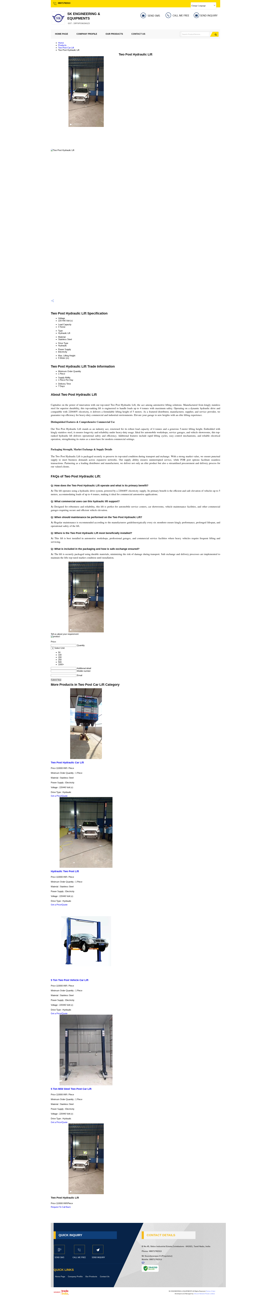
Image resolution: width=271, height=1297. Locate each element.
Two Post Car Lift (66, 47)
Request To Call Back (61, 1207)
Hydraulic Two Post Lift (65, 871)
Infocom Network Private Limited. (204, 1293)
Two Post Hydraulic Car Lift (67, 762)
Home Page (61, 34)
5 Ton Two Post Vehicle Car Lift (69, 980)
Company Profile (87, 34)
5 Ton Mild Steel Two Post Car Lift (71, 1088)
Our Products (114, 34)
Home (61, 43)
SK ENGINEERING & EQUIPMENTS (83, 18)
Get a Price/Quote (59, 796)
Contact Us (138, 34)
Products (62, 45)
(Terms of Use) (210, 1291)
